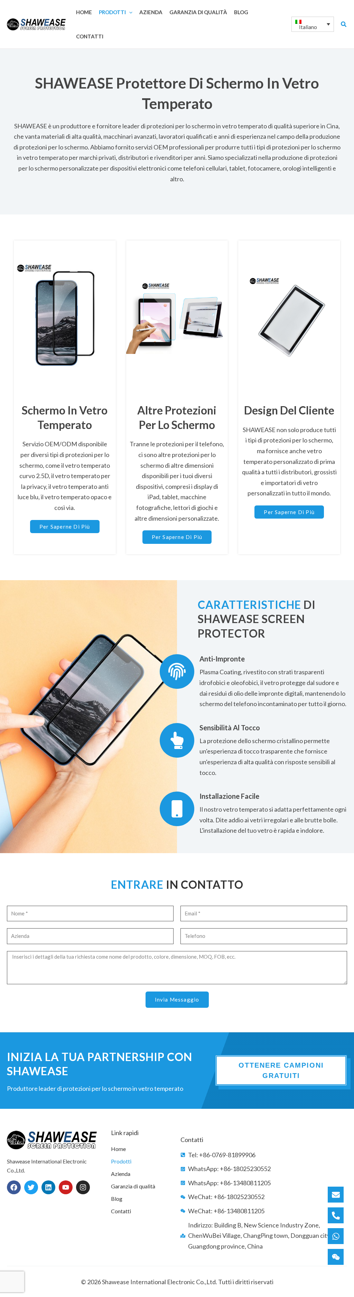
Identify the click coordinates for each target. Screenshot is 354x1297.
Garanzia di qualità (133, 1186)
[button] (129, 12)
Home (118, 1148)
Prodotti (121, 1161)
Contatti (121, 1211)
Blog (116, 1198)
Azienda (120, 1173)
